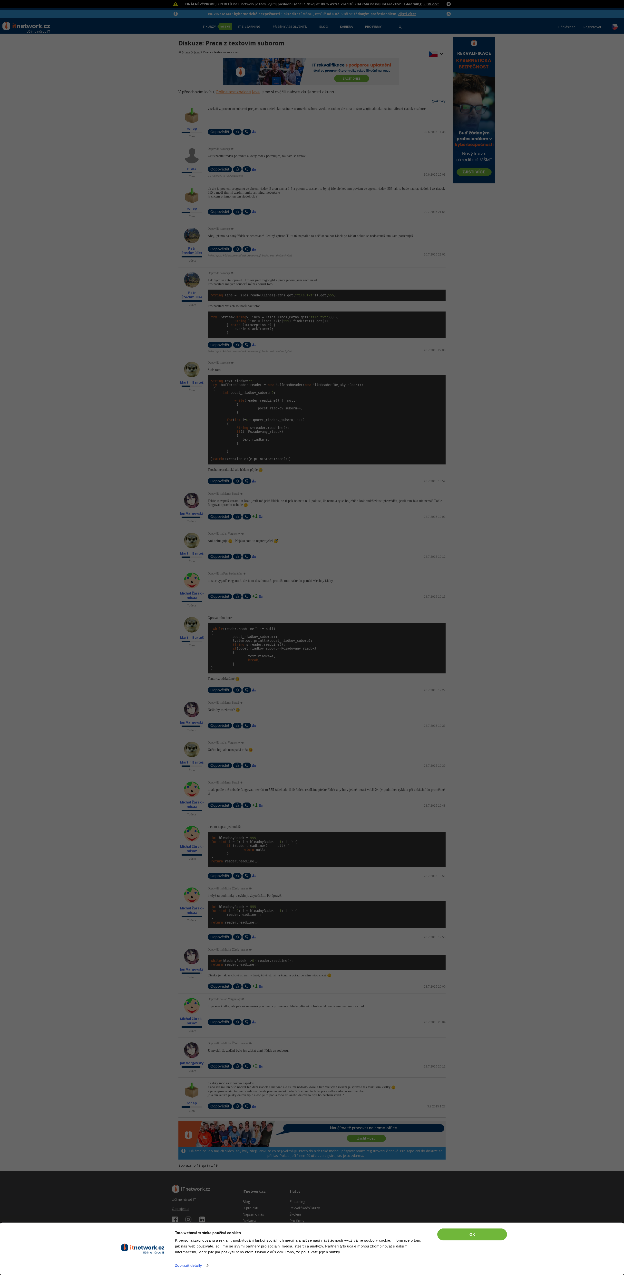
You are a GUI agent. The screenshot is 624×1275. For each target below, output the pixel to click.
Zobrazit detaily (188, 1265)
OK (472, 1234)
